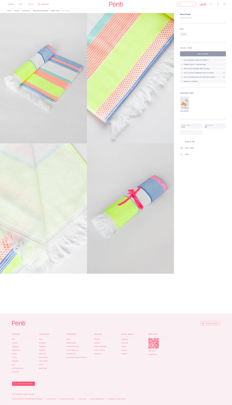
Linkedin (124, 354)
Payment (97, 339)
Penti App (152, 334)
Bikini (41, 339)
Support (98, 334)
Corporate (71, 334)
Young (30, 4)
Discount (45, 4)
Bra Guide (15, 372)
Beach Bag (43, 368)
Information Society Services (76, 357)
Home (9, 10)
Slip (13, 364)
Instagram (124, 339)
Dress (41, 364)
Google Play (152, 354)
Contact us (98, 354)
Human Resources (72, 350)
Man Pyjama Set (17, 368)
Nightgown (15, 346)
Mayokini (42, 350)
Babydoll (15, 361)
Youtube (124, 350)
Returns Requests (100, 346)
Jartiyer (15, 343)
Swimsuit (42, 343)
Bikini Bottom (43, 357)
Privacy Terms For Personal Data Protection (27, 399)
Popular (16, 334)
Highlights (44, 334)
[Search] (179, 4)
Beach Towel (55, 10)
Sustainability (71, 343)
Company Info (71, 354)
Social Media (127, 334)
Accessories (26, 10)
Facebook (124, 343)
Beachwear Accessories (40, 10)
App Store (152, 351)
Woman (10, 4)
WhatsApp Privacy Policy (117, 399)
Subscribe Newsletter (25, 383)
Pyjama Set (16, 350)
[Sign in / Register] (218, 4)
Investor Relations (72, 346)
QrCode (153, 343)
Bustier (14, 354)
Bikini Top (42, 354)
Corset (14, 357)
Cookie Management (97, 399)
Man (20, 4)
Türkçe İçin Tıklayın (211, 323)
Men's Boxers (43, 361)
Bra (13, 339)
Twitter (123, 346)
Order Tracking (99, 350)
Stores (68, 339)
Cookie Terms (51, 399)
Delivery (97, 343)
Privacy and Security (67, 399)
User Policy (82, 399)
